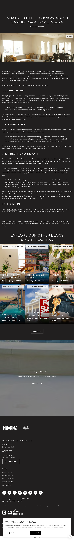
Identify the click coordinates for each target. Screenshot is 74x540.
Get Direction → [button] (11, 461)
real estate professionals (10, 78)
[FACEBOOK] (9, 493)
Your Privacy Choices (37, 538)
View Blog (37, 331)
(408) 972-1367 (7, 445)
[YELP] (41, 493)
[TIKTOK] (15, 493)
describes (48, 173)
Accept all (35, 533)
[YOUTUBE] (30, 493)
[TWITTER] (35, 493)
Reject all (11, 533)
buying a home (12, 209)
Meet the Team (8, 479)
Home (4, 469)
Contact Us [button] (37, 383)
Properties (7, 472)
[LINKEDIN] (25, 493)
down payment (18, 96)
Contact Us (6, 485)
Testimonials (7, 482)
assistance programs (24, 117)
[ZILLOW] (20, 493)
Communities (7, 475)
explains (5, 102)
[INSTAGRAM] (4, 493)
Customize (23, 533)
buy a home (20, 71)
